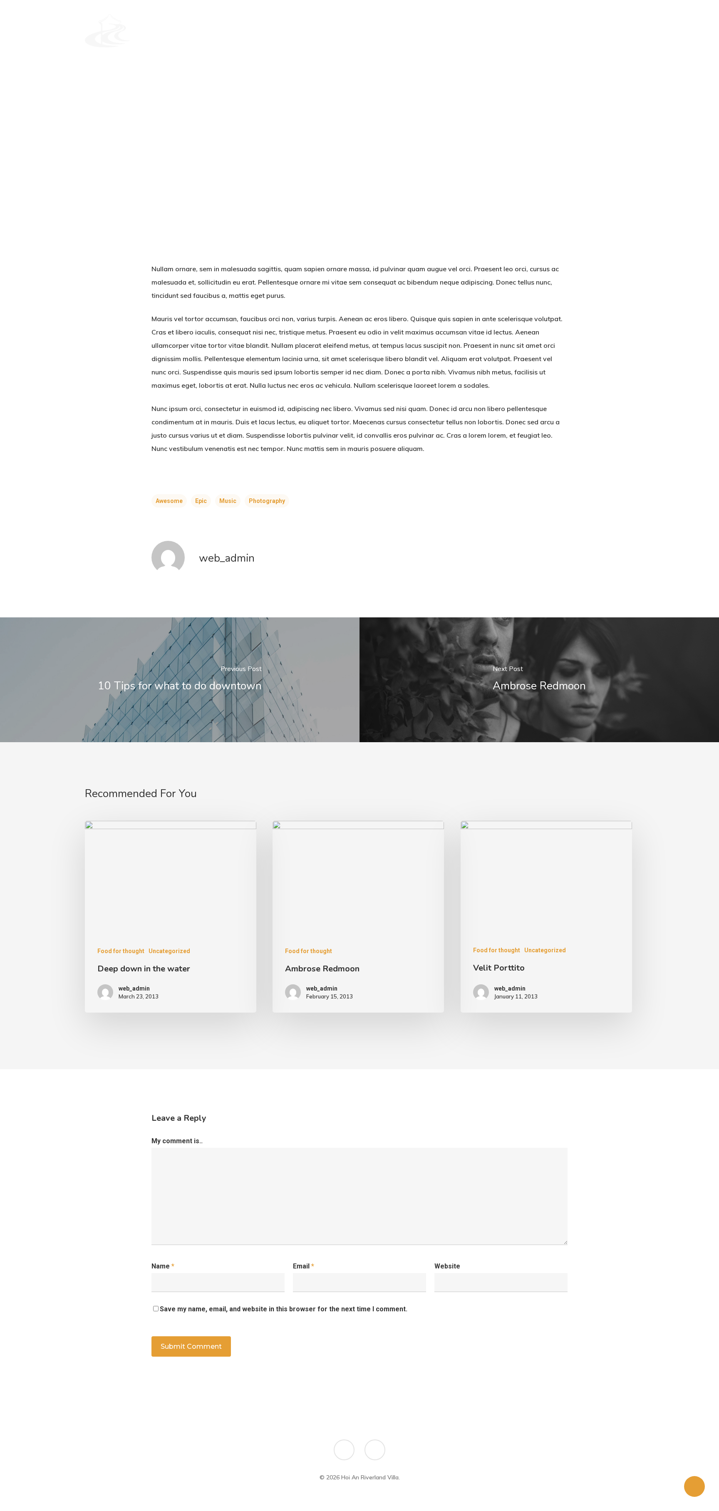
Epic (201, 501)
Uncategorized (169, 951)
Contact (556, 31)
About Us (336, 31)
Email (303, 1266)
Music (227, 501)
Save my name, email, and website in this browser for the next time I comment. (283, 1309)
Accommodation (390, 31)
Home (300, 31)
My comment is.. (177, 1141)
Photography (267, 501)
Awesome (169, 501)
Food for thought (120, 951)
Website (447, 1266)
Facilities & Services (461, 31)
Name (162, 1266)
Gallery (517, 31)
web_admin (227, 558)
